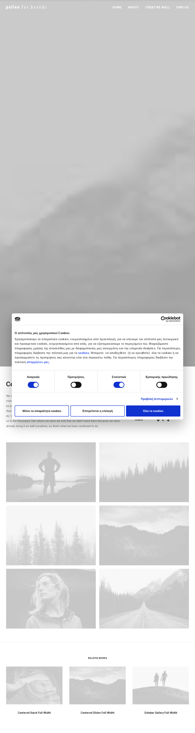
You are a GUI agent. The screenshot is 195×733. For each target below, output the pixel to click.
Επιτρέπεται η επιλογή (97, 411)
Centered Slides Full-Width (97, 712)
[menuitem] (119, 7)
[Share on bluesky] (158, 420)
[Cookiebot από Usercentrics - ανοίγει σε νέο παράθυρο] (163, 319)
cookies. (84, 352)
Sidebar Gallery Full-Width (160, 712)
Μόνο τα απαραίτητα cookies (41, 411)
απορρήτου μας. (38, 362)
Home (117, 7)
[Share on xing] (163, 420)
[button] (51, 472)
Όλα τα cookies (153, 411)
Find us (182, 7)
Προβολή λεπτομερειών (157, 398)
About (133, 7)
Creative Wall (157, 7)
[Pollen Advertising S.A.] (26, 7)
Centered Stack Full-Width (34, 712)
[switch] (76, 385)
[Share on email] (168, 420)
